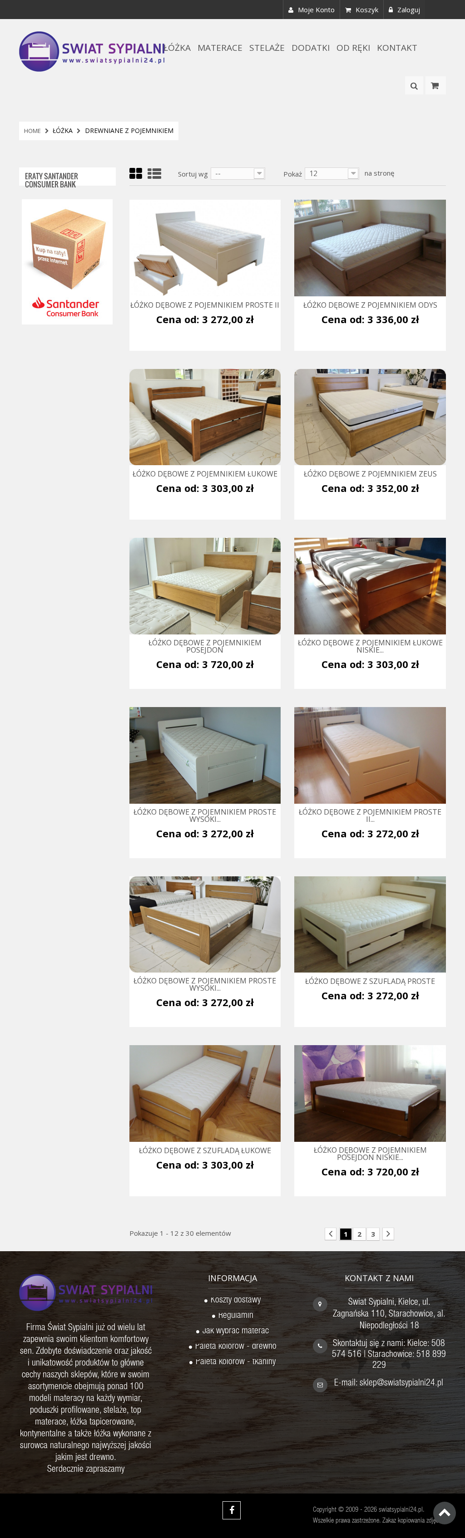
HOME (32, 131)
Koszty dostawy (236, 1301)
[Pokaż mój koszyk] (435, 85)
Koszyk (367, 9)
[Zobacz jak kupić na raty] (67, 260)
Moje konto (316, 9)
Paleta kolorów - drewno (236, 1347)
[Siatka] (135, 174)
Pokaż (292, 173)
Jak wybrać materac (236, 1332)
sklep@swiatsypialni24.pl (401, 1383)
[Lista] (154, 174)
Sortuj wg (193, 173)
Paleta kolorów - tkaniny (236, 1362)
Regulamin (235, 1316)
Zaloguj (408, 9)
